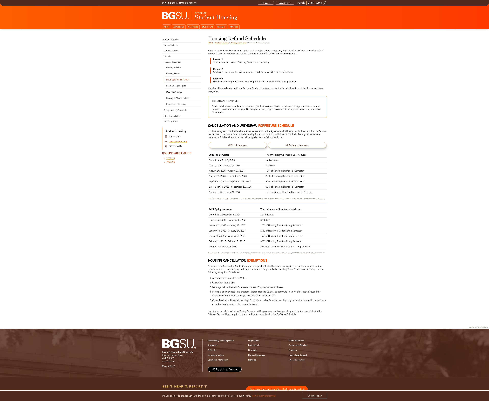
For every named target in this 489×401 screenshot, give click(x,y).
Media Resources (296, 340)
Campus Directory (216, 355)
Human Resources (256, 355)
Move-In (167, 56)
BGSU (210, 43)
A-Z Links (212, 350)
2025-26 (170, 158)
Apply (301, 3)
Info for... (264, 3)
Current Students (171, 51)
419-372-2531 (168, 361)
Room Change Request (176, 86)
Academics (193, 27)
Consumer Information (218, 360)
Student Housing (222, 43)
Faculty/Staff (253, 345)
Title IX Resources (297, 360)
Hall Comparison (171, 121)
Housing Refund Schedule (177, 80)
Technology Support (298, 355)
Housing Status (173, 73)
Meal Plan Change (174, 92)
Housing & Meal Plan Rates (178, 98)
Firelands (252, 350)
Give (319, 3)
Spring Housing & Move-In (175, 110)
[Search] (325, 3)
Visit (311, 3)
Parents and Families (298, 345)
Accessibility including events (221, 340)
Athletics (234, 27)
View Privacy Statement (263, 395)
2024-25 (170, 162)
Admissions (178, 27)
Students (293, 350)
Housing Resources (238, 43)
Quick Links (283, 3)
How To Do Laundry (172, 116)
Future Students (171, 45)
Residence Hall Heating (176, 104)
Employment (254, 340)
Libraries (252, 360)
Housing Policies (173, 67)
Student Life (207, 27)
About (166, 27)
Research (221, 27)
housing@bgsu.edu (178, 141)
